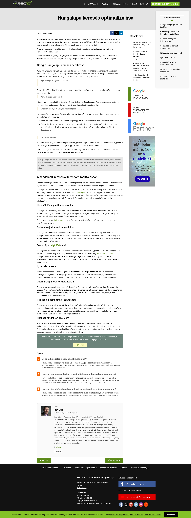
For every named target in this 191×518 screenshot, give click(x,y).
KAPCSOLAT (144, 4)
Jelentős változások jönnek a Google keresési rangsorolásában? (140, 55)
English (124, 468)
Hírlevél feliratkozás (50, 468)
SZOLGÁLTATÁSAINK (91, 4)
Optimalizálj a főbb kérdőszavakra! (168, 63)
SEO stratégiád (79, 192)
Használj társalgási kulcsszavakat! (168, 40)
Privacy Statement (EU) (140, 468)
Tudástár (105, 4)
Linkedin (58, 451)
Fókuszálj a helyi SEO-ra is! (171, 53)
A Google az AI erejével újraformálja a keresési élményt (141, 77)
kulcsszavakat (60, 220)
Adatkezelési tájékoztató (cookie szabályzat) (126, 514)
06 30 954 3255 (81, 488)
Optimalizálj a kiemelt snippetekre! (169, 47)
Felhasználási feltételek (152, 514)
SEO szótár (117, 4)
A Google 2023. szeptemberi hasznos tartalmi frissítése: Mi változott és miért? (141, 67)
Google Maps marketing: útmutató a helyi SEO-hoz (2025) (142, 44)
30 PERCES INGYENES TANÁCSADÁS (165, 4)
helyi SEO (55, 245)
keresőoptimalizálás (105, 253)
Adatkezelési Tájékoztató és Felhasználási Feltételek (96, 468)
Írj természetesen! (167, 57)
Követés (80, 345)
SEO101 (21, 4)
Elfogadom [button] (171, 514)
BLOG (125, 4)
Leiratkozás (66, 468)
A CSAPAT (133, 4)
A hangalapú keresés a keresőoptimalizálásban (170, 32)
